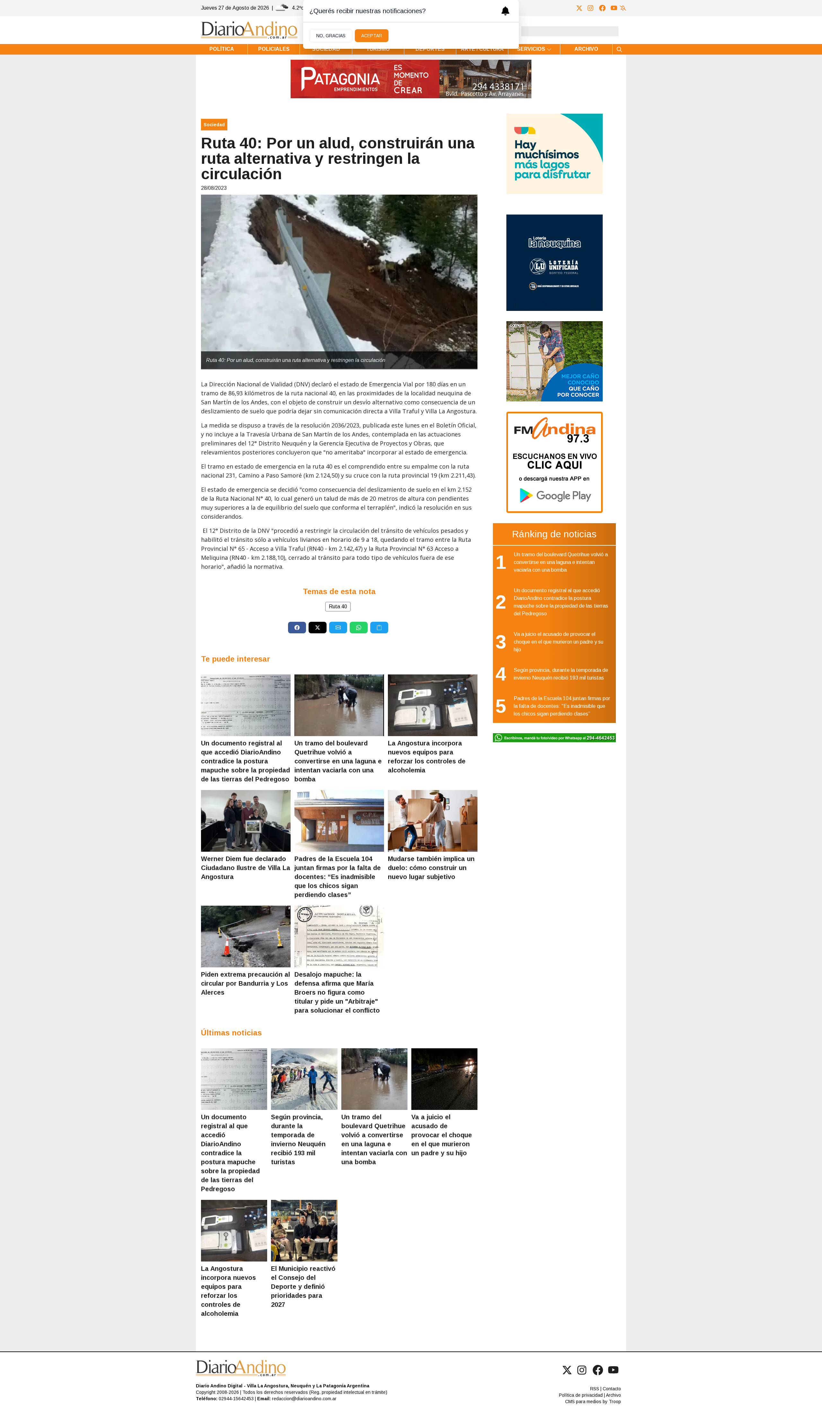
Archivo (586, 49)
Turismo (378, 49)
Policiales (274, 49)
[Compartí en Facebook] (297, 627)
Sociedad (326, 49)
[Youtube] (614, 8)
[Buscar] (619, 49)
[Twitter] (579, 8)
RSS (594, 1388)
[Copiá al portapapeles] (379, 627)
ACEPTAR (371, 35)
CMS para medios (583, 1401)
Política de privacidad (581, 1395)
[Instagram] (591, 8)
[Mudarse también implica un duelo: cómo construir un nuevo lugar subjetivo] (432, 821)
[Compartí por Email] (338, 627)
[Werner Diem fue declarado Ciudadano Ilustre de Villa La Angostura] (246, 821)
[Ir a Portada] (249, 30)
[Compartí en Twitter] (318, 627)
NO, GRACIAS (330, 35)
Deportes (430, 49)
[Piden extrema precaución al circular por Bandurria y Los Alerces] (246, 936)
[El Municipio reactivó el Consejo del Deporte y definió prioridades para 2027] (304, 1231)
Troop (615, 1401)
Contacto (612, 1388)
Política (221, 49)
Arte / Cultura (482, 49)
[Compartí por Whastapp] (359, 627)
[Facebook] (602, 8)
